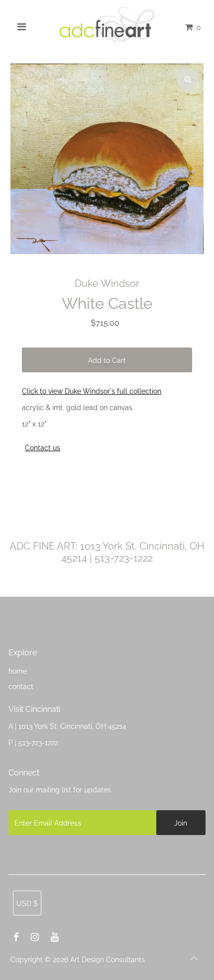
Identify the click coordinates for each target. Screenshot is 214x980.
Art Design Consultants (107, 959)
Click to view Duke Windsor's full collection (91, 391)
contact (20, 686)
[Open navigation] (22, 26)
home (17, 671)
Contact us (42, 448)
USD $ (27, 903)
